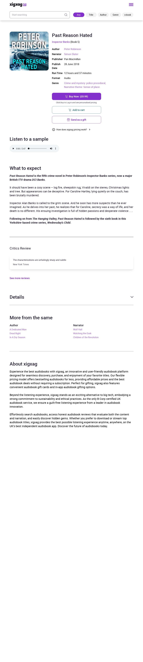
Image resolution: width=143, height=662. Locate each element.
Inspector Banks (61, 41)
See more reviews (20, 278)
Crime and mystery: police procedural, (85, 83)
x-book (127, 14)
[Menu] (131, 4)
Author (103, 14)
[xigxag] (18, 4)
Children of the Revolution (86, 337)
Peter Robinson (72, 49)
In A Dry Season (17, 337)
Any (79, 14)
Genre (115, 14)
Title (91, 14)
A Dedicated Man (18, 329)
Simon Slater (71, 54)
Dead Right (15, 333)
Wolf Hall (77, 329)
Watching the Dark (82, 333)
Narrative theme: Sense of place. (82, 87)
